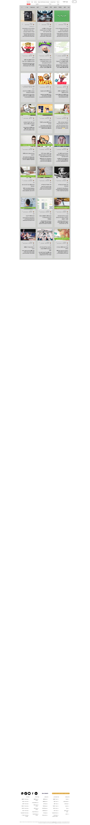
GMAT (46, 7)
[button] (53, 1)
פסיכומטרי (32, 7)
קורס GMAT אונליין (36, 800)
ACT (38, 7)
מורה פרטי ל (26, 799)
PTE (51, 7)
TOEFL (60, 7)
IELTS (55, 7)
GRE (42, 7)
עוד (27, 7)
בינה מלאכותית (31, 26)
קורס (37, 802)
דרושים (67, 814)
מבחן (46, 803)
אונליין (33, 802)
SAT (65, 7)
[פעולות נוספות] (55, 24)
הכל (68, 7)
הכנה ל (56, 801)
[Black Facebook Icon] (32, 793)
